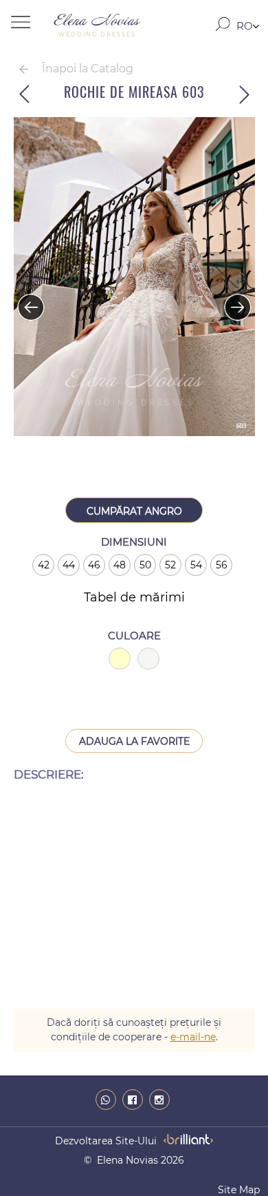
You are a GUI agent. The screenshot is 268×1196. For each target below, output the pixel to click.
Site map (239, 1190)
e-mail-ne (193, 1037)
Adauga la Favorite (134, 741)
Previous (24, 300)
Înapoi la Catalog (87, 68)
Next (231, 300)
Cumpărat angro (134, 511)
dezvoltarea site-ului (106, 1141)
